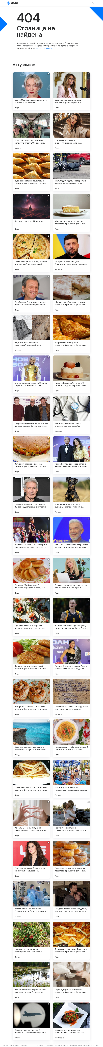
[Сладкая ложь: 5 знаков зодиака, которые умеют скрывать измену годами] (71, 900)
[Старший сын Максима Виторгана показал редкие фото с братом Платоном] (31, 415)
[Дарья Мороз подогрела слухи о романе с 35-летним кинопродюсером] (31, 91)
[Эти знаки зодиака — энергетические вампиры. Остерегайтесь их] (71, 132)
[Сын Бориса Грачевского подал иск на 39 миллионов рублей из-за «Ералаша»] (31, 294)
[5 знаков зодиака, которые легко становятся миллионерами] (71, 577)
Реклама (23, 1045)
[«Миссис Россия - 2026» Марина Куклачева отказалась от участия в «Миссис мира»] (31, 536)
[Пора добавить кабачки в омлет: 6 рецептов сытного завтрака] (71, 738)
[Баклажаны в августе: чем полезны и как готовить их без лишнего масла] (71, 1021)
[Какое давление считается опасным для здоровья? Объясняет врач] (71, 415)
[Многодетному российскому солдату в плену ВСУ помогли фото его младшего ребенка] (31, 132)
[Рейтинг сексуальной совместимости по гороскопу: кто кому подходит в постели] (71, 819)
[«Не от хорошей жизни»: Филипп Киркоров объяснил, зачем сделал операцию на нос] (31, 374)
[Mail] (8, 3)
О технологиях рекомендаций (57, 1045)
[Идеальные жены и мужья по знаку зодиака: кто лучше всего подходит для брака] (31, 819)
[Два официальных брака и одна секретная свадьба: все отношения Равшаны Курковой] (31, 860)
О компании (14, 1045)
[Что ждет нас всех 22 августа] (31, 213)
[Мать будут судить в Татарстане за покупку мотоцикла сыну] (71, 172)
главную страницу (44, 48)
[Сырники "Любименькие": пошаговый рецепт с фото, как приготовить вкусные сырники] (31, 577)
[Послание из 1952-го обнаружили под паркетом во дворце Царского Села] (71, 698)
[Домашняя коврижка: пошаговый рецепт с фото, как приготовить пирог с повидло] (31, 779)
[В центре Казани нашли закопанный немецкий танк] (31, 334)
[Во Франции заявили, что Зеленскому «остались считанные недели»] (71, 253)
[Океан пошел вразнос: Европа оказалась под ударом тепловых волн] (31, 738)
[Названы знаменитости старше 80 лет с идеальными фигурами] (31, 496)
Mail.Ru (5, 1045)
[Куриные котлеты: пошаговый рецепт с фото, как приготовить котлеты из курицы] (31, 657)
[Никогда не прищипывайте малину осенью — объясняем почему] (31, 941)
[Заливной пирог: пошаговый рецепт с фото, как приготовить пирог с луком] (31, 455)
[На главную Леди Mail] (14, 3)
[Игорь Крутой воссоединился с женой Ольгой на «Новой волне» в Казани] (71, 455)
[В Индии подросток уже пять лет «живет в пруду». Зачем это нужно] (31, 981)
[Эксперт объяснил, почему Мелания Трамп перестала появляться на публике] (71, 91)
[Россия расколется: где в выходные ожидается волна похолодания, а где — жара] (71, 496)
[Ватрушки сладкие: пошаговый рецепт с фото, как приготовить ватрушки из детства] (31, 698)
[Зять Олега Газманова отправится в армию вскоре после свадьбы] (71, 536)
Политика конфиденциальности (81, 1045)
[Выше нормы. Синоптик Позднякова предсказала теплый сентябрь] (71, 779)
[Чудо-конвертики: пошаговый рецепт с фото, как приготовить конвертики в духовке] (31, 172)
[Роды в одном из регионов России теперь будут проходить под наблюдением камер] (31, 900)
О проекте (40, 1045)
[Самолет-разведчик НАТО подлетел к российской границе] (31, 1021)
